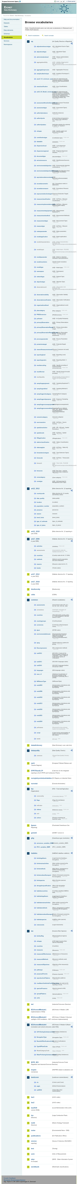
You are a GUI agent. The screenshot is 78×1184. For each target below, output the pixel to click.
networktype (40, 276)
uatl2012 (39, 1090)
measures (40, 950)
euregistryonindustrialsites (41, 778)
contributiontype (42, 137)
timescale (40, 458)
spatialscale (40, 433)
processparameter (42, 339)
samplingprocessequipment (44, 404)
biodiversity (35, 589)
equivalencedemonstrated (44, 177)
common (34, 600)
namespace (40, 271)
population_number (43, 506)
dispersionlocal (41, 146)
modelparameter (42, 257)
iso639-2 (39, 653)
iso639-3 (39, 661)
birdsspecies (41, 880)
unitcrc (39, 817)
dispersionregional (43, 151)
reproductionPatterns (43, 978)
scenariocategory (42, 417)
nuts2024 (39, 721)
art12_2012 (35, 488)
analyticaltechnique (43, 73)
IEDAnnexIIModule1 (38, 1010)
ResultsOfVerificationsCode (44, 1041)
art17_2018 (35, 582)
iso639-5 (39, 665)
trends (39, 568)
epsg (38, 643)
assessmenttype (42, 107)
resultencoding (41, 365)
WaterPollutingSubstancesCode (44, 1054)
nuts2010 (39, 697)
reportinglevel (41, 355)
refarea (39, 809)
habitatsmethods (42, 908)
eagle (38, 1086)
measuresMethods (42, 959)
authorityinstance (42, 113)
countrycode (40, 493)
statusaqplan (41, 447)
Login (57, 1)
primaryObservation (43, 322)
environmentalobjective (44, 165)
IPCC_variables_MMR (43, 847)
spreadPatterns (41, 994)
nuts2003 (39, 685)
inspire (33, 1070)
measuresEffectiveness (44, 954)
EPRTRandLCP (37, 771)
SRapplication (41, 438)
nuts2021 (39, 715)
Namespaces (8, 44)
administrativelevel (43, 57)
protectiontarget (42, 344)
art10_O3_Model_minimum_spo (44, 92)
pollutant (39, 318)
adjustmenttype (41, 52)
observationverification (44, 300)
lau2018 (34, 1108)
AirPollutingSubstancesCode (44, 1032)
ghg (32, 838)
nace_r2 (39, 674)
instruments (40, 925)
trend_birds (40, 517)
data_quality (40, 498)
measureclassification (43, 199)
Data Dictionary (19, 15)
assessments (41, 605)
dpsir (38, 630)
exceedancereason (42, 188)
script (38, 733)
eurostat (34, 783)
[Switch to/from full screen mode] (64, 1)
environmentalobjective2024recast (44, 171)
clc (37, 1082)
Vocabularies (8, 37)
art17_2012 (35, 574)
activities (39, 546)
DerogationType (42, 1037)
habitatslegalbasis (42, 896)
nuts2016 (39, 709)
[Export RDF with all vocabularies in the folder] (71, 44)
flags (38, 800)
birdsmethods (41, 868)
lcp (32, 1115)
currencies (40, 625)
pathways (40, 970)
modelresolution (42, 262)
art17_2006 (35, 539)
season (39, 514)
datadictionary (36, 745)
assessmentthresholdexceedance (44, 103)
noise (33, 1130)
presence (39, 510)
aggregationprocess (43, 70)
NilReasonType (41, 681)
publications (36, 1136)
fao (32, 789)
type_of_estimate (42, 521)
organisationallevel (43, 305)
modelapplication (42, 236)
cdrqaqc (39, 131)
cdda (33, 594)
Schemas (7, 33)
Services (6, 41)
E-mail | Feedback (10, 1178)
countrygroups (41, 621)
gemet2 (34, 833)
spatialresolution (42, 427)
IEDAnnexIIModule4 (38, 1025)
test (32, 1148)
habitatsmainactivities (43, 902)
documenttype (41, 156)
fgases (33, 825)
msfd (33, 1123)
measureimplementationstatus (44, 204)
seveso (34, 1141)
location (39, 502)
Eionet (12, 15)
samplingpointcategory (44, 394)
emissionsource (42, 160)
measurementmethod (43, 215)
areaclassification (42, 86)
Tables (6, 26)
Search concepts (49, 35)
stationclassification (43, 442)
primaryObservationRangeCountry (44, 332)
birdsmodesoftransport (44, 875)
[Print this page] (61, 1)
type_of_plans (41, 525)
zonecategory (41, 477)
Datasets (6, 23)
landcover (35, 1077)
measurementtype (42, 221)
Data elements (8, 30)
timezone (39, 471)
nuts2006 (39, 691)
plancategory (41, 310)
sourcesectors (41, 422)
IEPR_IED (35, 1062)
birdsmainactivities (43, 863)
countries (40, 555)
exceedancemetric (42, 183)
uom (33, 1154)
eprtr (33, 763)
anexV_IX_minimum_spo (44, 79)
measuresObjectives (43, 964)
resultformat (40, 371)
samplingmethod (42, 388)
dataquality (35, 750)
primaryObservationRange (44, 327)
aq (32, 41)
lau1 (32, 1097)
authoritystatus (41, 124)
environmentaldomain (43, 634)
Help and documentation (12, 19)
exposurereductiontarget (44, 194)
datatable (39, 141)
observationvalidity (43, 294)
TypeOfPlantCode (42, 1046)
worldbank (35, 1167)
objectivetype (41, 282)
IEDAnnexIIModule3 (38, 1017)
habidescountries (42, 891)
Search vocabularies (33, 35)
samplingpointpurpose (44, 399)
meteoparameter (42, 231)
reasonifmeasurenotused (44, 349)
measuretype (41, 226)
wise (33, 1159)
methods (39, 559)
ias (32, 931)
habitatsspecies (41, 919)
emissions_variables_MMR (44, 843)
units (38, 998)
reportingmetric (41, 360)
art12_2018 (35, 531)
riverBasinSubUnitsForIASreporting (44, 983)
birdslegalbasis (41, 858)
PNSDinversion (41, 314)
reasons (39, 564)
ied (32, 1004)
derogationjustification (44, 885)
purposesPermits (42, 974)
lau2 (32, 1102)
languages (40, 670)
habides (34, 853)
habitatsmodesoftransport (44, 914)
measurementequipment (44, 210)
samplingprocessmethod (44, 408)
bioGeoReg (40, 936)
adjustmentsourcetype (44, 46)
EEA (12, 1)
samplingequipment (43, 383)
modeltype (40, 267)
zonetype (39, 481)
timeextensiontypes (43, 453)
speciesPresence (42, 988)
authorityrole (41, 118)
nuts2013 (39, 703)
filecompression (42, 648)
